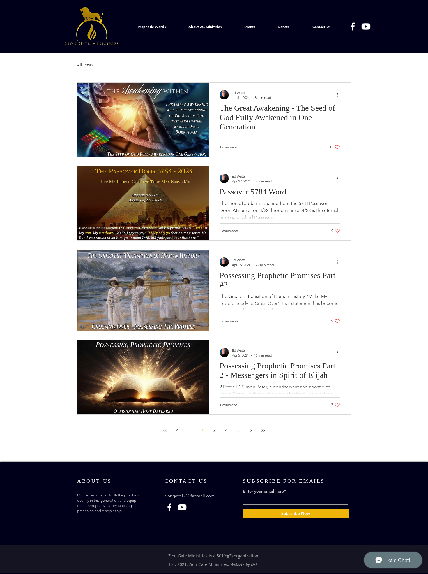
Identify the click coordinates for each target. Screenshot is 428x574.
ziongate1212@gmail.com (190, 495)
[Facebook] (352, 26)
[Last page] (263, 430)
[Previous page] (177, 430)
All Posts (85, 65)
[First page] (165, 430)
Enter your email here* (264, 491)
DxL (254, 564)
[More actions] (339, 94)
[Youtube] (366, 26)
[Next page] (250, 430)
